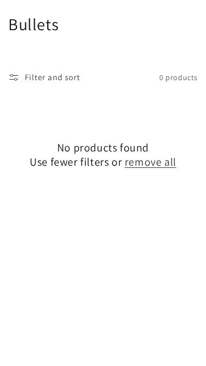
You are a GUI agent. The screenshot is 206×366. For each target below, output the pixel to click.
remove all (150, 162)
